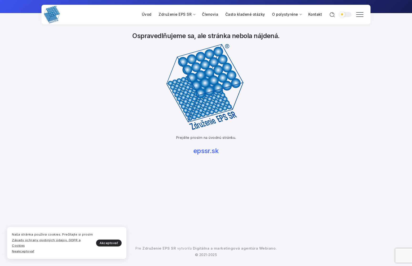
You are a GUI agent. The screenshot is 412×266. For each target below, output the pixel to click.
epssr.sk (206, 151)
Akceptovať (109, 243)
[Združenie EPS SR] (52, 14)
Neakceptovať (23, 251)
